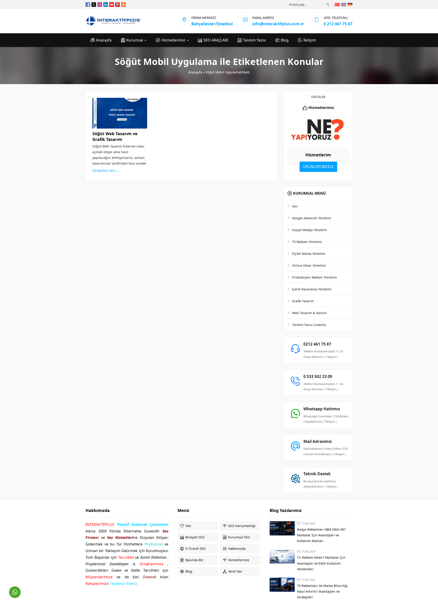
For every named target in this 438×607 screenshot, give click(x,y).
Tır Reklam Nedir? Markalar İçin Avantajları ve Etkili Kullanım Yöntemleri (321, 563)
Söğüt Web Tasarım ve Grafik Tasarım (115, 136)
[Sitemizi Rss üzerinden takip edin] (123, 4)
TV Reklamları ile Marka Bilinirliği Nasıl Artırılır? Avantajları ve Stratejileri (322, 591)
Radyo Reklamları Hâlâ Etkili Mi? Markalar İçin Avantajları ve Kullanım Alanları (321, 535)
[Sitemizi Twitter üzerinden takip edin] (93, 4)
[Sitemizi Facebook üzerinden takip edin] (88, 4)
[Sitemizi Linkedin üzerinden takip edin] (105, 4)
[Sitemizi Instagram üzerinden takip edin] (99, 4)
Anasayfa (195, 72)
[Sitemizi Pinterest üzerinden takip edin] (117, 4)
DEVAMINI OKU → (106, 170)
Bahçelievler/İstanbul (212, 23)
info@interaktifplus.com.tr (278, 23)
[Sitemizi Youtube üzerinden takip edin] (111, 4)
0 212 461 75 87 (338, 23)
